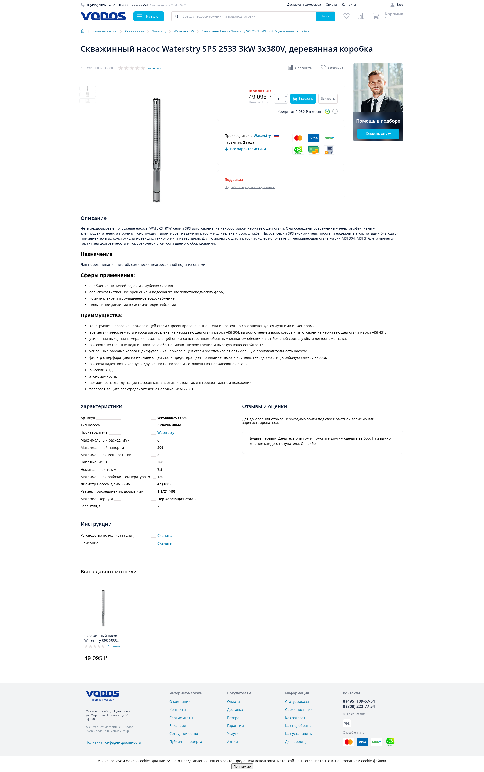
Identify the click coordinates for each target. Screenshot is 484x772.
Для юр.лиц (295, 741)
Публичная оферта (185, 741)
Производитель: (239, 135)
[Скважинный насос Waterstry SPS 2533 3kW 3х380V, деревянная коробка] (103, 608)
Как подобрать (298, 725)
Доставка (235, 709)
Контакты (349, 4)
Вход (399, 5)
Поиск (325, 16)
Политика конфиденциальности (113, 742)
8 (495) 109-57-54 (101, 5)
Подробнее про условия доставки (250, 187)
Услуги (233, 733)
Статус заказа (297, 701)
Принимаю (242, 766)
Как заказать (296, 717)
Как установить (298, 733)
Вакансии (177, 725)
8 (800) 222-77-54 (133, 5)
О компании (180, 701)
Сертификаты (181, 717)
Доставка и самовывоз (304, 4)
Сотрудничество (183, 733)
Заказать (328, 98)
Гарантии (235, 725)
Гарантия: (233, 142)
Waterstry (262, 135)
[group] (156, 150)
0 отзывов (153, 68)
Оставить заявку (378, 133)
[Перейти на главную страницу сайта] (103, 19)
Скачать (164, 536)
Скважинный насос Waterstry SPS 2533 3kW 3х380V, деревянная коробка (102, 638)
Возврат (234, 717)
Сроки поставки (299, 709)
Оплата (331, 4)
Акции (232, 741)
